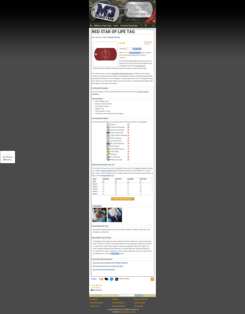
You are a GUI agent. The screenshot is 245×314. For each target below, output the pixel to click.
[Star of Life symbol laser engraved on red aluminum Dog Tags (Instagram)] (114, 222)
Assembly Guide (139, 302)
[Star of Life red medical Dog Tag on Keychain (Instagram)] (99, 222)
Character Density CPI (108, 170)
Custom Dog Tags (129, 25)
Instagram (98, 206)
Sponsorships (138, 306)
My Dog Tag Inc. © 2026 (127, 312)
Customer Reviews (96, 302)
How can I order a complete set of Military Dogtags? (110, 263)
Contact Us (94, 299)
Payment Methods (118, 302)
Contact (93, 279)
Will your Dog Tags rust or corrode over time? (108, 266)
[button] (7, 157)
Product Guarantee (118, 306)
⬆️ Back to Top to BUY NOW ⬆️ (123, 199)
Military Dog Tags (102, 25)
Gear (115, 25)
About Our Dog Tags (141, 299)
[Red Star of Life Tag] (105, 66)
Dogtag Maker (105, 175)
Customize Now (135, 52)
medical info (141, 66)
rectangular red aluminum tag (121, 73)
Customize (115, 253)
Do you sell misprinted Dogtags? (104, 269)
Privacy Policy (95, 306)
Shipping (115, 299)
